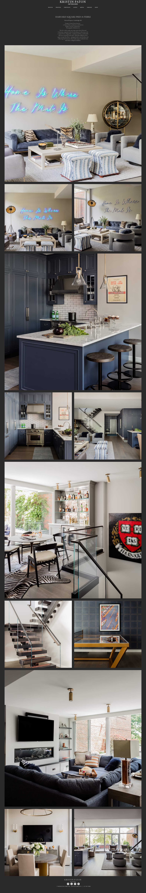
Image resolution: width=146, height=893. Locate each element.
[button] (67, 7)
